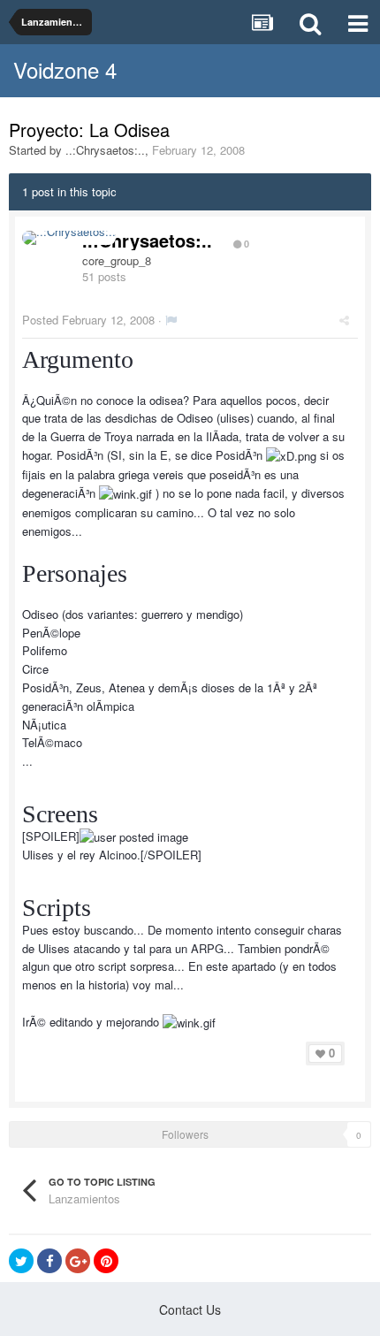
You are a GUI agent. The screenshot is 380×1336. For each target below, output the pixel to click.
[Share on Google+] (77, 1260)
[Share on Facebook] (49, 1260)
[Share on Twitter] (21, 1260)
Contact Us (190, 1309)
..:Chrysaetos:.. (105, 149)
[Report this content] (171, 319)
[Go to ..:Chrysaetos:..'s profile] (69, 238)
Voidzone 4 (65, 69)
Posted (88, 319)
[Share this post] (344, 319)
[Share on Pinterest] (106, 1260)
